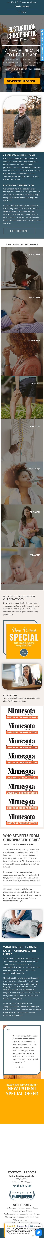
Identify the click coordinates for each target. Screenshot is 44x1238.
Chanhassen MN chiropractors (19, 176)
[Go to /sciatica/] (22, 397)
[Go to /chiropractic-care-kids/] (22, 568)
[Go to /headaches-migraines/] (22, 311)
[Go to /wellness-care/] (22, 483)
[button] (22, 81)
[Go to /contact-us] (22, 699)
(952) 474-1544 (22, 6)
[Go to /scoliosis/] (22, 440)
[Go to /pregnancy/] (22, 525)
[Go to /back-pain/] (22, 268)
